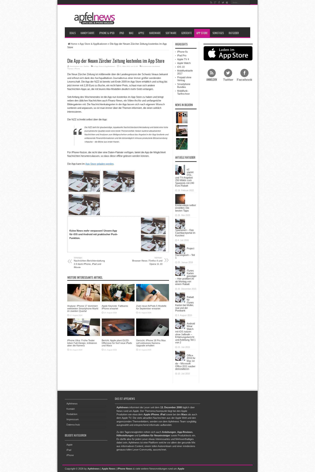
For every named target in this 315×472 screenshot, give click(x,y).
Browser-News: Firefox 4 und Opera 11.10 (147, 261)
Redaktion (71, 414)
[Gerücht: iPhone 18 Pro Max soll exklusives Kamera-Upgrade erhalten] (152, 327)
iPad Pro (181, 55)
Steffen (86, 66)
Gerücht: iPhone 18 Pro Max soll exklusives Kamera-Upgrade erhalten (151, 343)
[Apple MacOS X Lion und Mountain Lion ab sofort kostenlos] (182, 130)
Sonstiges (218, 33)
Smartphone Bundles (183, 85)
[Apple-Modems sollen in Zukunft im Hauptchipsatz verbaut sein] (182, 144)
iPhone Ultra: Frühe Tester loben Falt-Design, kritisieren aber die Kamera (82, 343)
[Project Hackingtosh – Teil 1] (180, 248)
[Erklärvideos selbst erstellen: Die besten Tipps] (180, 198)
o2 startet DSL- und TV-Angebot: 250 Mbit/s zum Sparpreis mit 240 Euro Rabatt (184, 177)
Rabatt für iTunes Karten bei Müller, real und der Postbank (184, 304)
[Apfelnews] (93, 18)
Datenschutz (73, 424)
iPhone (77, 69)
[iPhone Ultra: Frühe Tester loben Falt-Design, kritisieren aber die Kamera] (83, 327)
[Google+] (215, 2)
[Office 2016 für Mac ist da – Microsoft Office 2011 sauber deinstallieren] (180, 355)
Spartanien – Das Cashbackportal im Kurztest (185, 233)
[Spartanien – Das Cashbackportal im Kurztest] (180, 223)
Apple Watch (184, 63)
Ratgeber (234, 33)
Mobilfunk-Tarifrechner (183, 92)
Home (74, 43)
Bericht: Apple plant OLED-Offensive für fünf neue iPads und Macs (117, 343)
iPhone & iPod (107, 33)
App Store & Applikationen (93, 43)
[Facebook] (219, 2)
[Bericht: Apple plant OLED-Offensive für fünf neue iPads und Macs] (118, 327)
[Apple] (227, 2)
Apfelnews (72, 403)
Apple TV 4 (183, 59)
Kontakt (70, 408)
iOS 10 (181, 66)
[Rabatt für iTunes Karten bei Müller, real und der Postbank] (180, 297)
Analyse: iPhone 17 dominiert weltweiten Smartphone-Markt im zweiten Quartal (82, 308)
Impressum (72, 419)
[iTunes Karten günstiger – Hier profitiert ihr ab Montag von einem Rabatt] (180, 270)
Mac (131, 33)
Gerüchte (186, 33)
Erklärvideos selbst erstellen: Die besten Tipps (185, 208)
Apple (141, 33)
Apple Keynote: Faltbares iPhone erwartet (115, 307)
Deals (73, 33)
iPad (121, 33)
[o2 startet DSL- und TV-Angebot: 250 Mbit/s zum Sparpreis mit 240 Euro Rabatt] (180, 169)
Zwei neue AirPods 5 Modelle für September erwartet (151, 307)
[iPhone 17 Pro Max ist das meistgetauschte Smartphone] (182, 117)
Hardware (155, 33)
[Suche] (247, 2)
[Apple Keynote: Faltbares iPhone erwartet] (118, 292)
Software (171, 33)
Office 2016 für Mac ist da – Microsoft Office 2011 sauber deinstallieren (185, 362)
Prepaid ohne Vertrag (184, 79)
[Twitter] (223, 2)
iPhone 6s (182, 51)
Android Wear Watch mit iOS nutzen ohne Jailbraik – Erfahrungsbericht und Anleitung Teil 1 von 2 (185, 333)
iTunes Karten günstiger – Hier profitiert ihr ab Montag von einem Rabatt (186, 277)
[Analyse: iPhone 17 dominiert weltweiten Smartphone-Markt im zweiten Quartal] (83, 292)
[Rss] (211, 2)
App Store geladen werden (99, 163)
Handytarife (87, 33)
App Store (202, 33)
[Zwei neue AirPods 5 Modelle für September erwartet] (152, 292)
